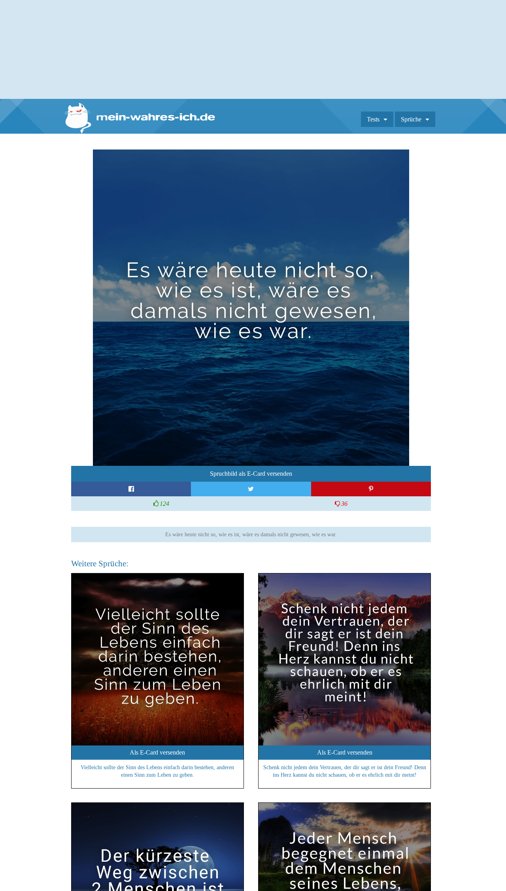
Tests (373, 119)
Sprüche (411, 119)
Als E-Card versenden (157, 752)
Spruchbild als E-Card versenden (251, 473)
